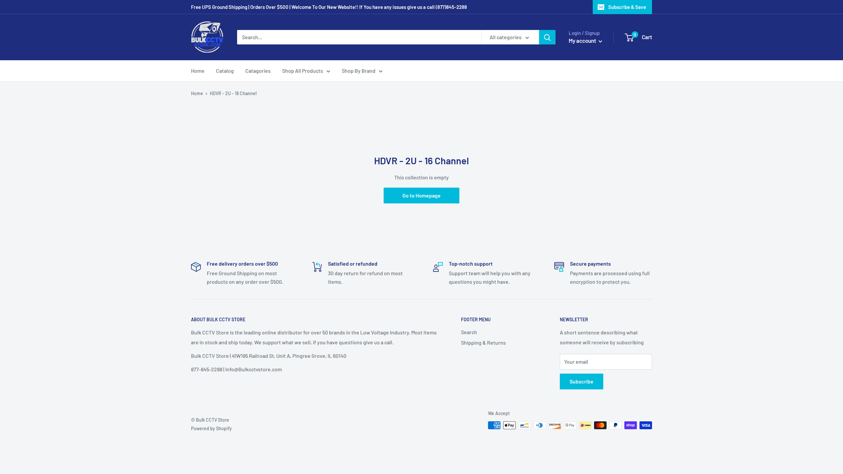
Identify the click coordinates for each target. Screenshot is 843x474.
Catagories (258, 70)
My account (583, 40)
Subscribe (581, 381)
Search (469, 332)
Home (197, 70)
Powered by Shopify (211, 428)
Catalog (225, 70)
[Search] (547, 37)
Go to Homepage (421, 195)
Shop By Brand (358, 70)
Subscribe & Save (627, 7)
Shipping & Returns (483, 342)
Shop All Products (302, 70)
